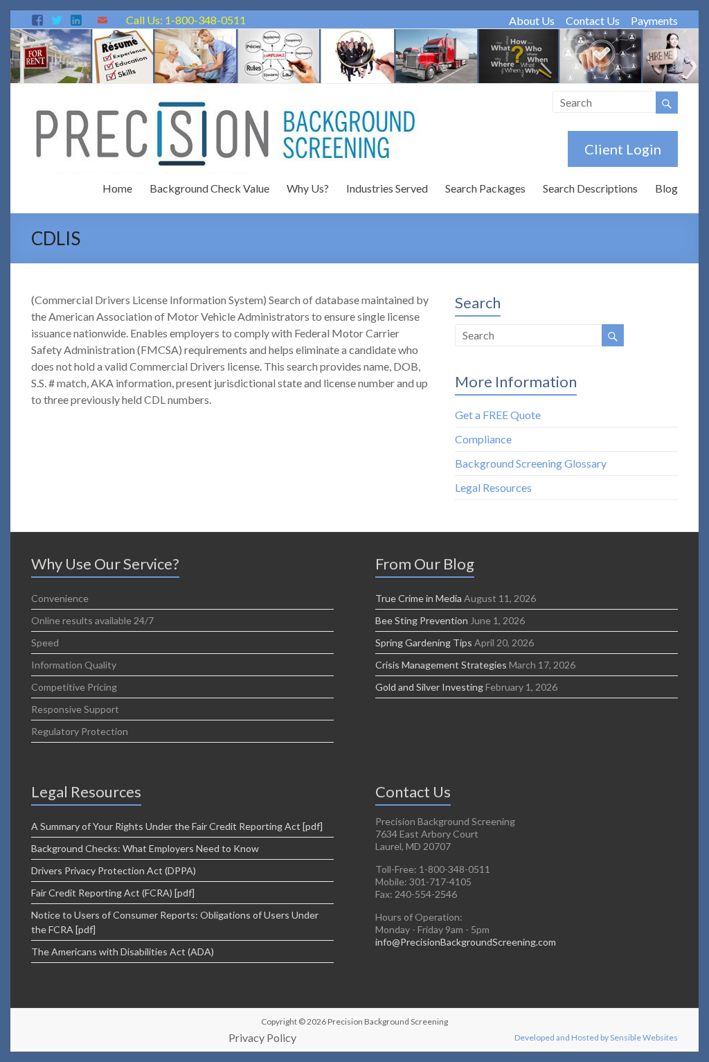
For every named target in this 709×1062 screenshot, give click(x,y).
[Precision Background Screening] (354, 35)
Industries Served (387, 188)
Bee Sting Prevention (421, 620)
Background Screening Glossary (531, 463)
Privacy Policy (262, 1037)
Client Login (622, 149)
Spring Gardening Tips (423, 642)
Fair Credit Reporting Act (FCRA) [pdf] (113, 893)
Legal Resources (493, 487)
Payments (654, 20)
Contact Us (593, 20)
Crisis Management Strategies (441, 665)
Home (117, 188)
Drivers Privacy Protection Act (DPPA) (113, 870)
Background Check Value (209, 188)
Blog (666, 188)
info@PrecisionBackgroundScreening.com (465, 942)
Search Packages (485, 188)
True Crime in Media (418, 598)
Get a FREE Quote (498, 414)
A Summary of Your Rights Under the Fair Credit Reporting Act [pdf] (177, 826)
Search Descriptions (590, 188)
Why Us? (308, 188)
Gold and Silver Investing (429, 687)
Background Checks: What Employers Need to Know (145, 848)
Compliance (483, 438)
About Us (532, 20)
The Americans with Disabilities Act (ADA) (122, 951)
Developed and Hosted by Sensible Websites (596, 1037)
